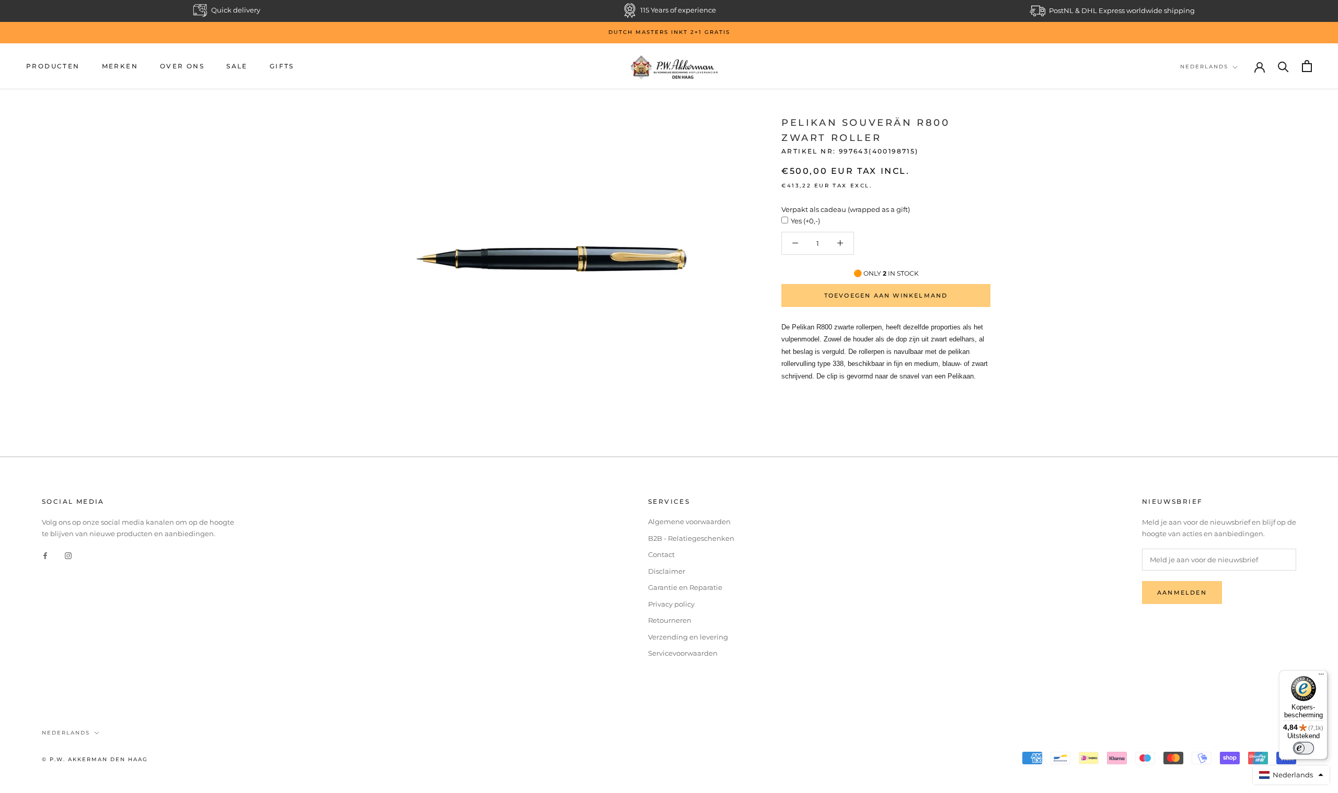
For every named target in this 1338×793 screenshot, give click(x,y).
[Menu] (1321, 676)
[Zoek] (1283, 66)
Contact (661, 554)
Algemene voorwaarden (689, 521)
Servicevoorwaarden (683, 653)
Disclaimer (666, 571)
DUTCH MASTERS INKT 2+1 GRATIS (669, 32)
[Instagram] (68, 555)
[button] (1291, 775)
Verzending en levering (688, 637)
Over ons (182, 66)
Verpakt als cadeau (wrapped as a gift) (845, 209)
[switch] (1303, 748)
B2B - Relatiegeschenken (691, 538)
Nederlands (1204, 66)
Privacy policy (671, 604)
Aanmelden (1182, 592)
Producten (53, 66)
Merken (120, 66)
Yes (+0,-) (805, 221)
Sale (237, 66)
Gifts (282, 66)
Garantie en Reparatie (685, 587)
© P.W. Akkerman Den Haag (95, 759)
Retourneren (669, 620)
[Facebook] (45, 555)
